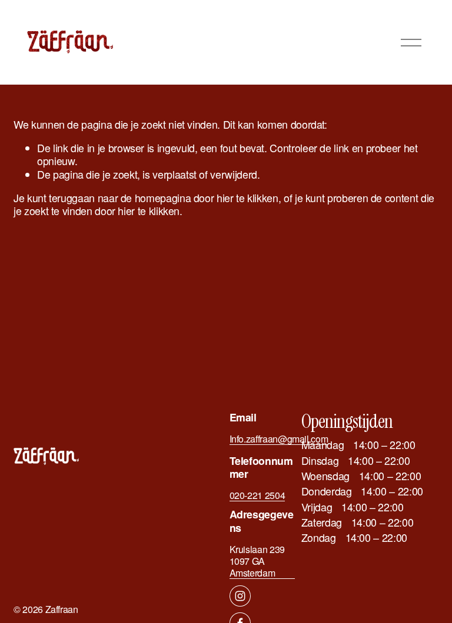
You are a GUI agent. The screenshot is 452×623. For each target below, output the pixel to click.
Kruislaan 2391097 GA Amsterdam (257, 561)
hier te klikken (247, 197)
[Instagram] (240, 596)
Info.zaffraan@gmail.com (279, 439)
